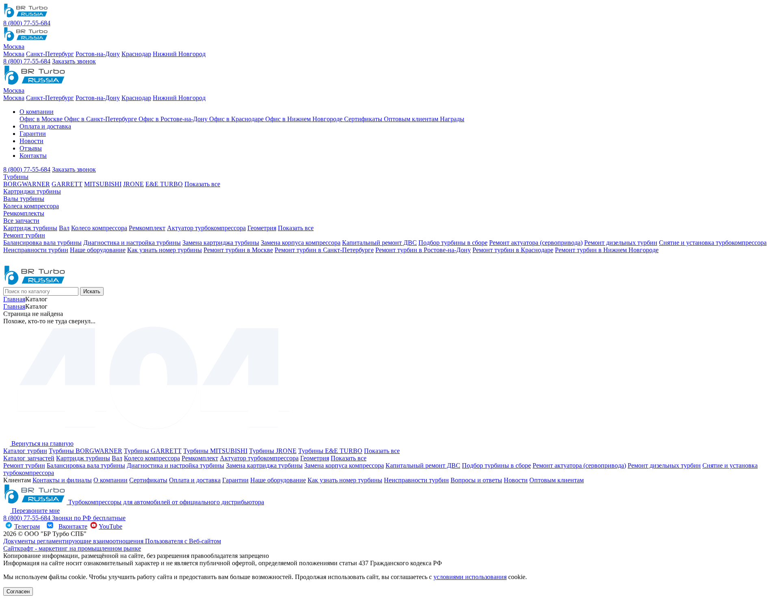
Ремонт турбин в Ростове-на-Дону (423, 249)
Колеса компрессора (31, 206)
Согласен (18, 591)
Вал (64, 227)
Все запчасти (21, 220)
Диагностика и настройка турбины (132, 242)
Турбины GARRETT (153, 450)
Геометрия (261, 227)
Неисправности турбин (35, 249)
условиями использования (470, 576)
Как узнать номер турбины (164, 249)
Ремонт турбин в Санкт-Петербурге (324, 249)
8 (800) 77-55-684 (26, 23)
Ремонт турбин (24, 235)
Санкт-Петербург (50, 53)
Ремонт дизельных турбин (620, 242)
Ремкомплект (147, 227)
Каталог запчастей (28, 458)
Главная (14, 299)
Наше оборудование (98, 249)
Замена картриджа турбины (220, 242)
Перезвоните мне (35, 510)
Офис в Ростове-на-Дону (174, 118)
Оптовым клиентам (412, 118)
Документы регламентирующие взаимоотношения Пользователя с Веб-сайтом (112, 541)
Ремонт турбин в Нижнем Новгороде (607, 249)
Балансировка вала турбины (42, 242)
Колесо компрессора (99, 227)
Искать (91, 291)
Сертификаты (364, 118)
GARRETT (67, 184)
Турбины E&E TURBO (330, 450)
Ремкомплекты (23, 213)
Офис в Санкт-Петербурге (101, 118)
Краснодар (136, 53)
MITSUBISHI (102, 184)
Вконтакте (72, 526)
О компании (37, 111)
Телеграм (27, 526)
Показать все (202, 184)
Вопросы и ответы (476, 480)
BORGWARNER (26, 184)
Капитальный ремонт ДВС (379, 242)
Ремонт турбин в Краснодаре (512, 249)
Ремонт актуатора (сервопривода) (536, 242)
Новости (31, 140)
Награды (452, 118)
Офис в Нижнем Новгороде (304, 118)
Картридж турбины (30, 227)
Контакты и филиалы (62, 480)
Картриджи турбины (32, 191)
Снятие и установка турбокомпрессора (713, 242)
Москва (13, 53)
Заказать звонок (74, 61)
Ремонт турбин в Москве (238, 249)
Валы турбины (23, 198)
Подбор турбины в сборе (453, 242)
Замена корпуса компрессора (300, 242)
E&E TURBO (164, 184)
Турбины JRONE (273, 450)
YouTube (110, 526)
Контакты (33, 155)
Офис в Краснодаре (237, 118)
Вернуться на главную (42, 443)
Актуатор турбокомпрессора (206, 227)
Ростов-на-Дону (98, 53)
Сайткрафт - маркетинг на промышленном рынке (72, 548)
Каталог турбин (25, 450)
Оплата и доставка (45, 126)
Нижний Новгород (179, 53)
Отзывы (31, 148)
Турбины (15, 176)
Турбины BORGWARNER (85, 450)
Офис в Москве (42, 118)
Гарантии (33, 133)
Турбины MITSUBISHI (215, 450)
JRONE (133, 184)
